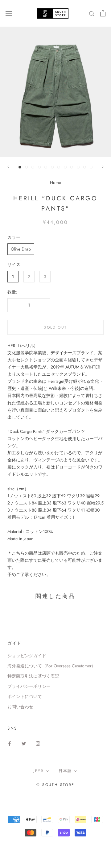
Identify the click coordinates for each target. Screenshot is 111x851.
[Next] (103, 166)
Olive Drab (21, 249)
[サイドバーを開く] (9, 13)
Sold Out (55, 327)
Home (55, 182)
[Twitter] (24, 743)
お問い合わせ (20, 707)
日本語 (65, 771)
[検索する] (92, 13)
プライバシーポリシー (29, 686)
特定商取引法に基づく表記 (33, 676)
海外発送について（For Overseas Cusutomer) (50, 666)
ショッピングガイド (26, 655)
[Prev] (8, 166)
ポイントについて (24, 696)
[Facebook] (9, 743)
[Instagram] (38, 743)
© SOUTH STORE (55, 785)
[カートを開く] (102, 13)
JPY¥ (39, 771)
